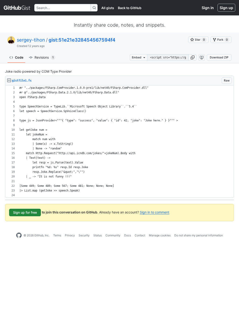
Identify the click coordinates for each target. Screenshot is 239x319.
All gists (107, 8)
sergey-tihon (31, 40)
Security (84, 235)
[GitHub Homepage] (19, 235)
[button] (193, 57)
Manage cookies (160, 235)
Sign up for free (25, 212)
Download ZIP (219, 57)
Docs (127, 235)
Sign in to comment (154, 212)
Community (112, 235)
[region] (119, 141)
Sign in (208, 7)
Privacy (70, 235)
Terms (57, 235)
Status (97, 235)
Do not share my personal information (198, 235)
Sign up (226, 7)
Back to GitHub (129, 8)
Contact (140, 235)
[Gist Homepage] (17, 8)
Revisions (44, 57)
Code (19, 57)
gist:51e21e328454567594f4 (82, 40)
